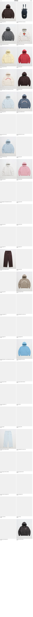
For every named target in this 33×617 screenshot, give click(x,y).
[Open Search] (30, 0)
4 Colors (3, 22)
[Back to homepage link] (16, 0)
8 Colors (20, 67)
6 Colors (3, 292)
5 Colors (3, 247)
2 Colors (3, 67)
